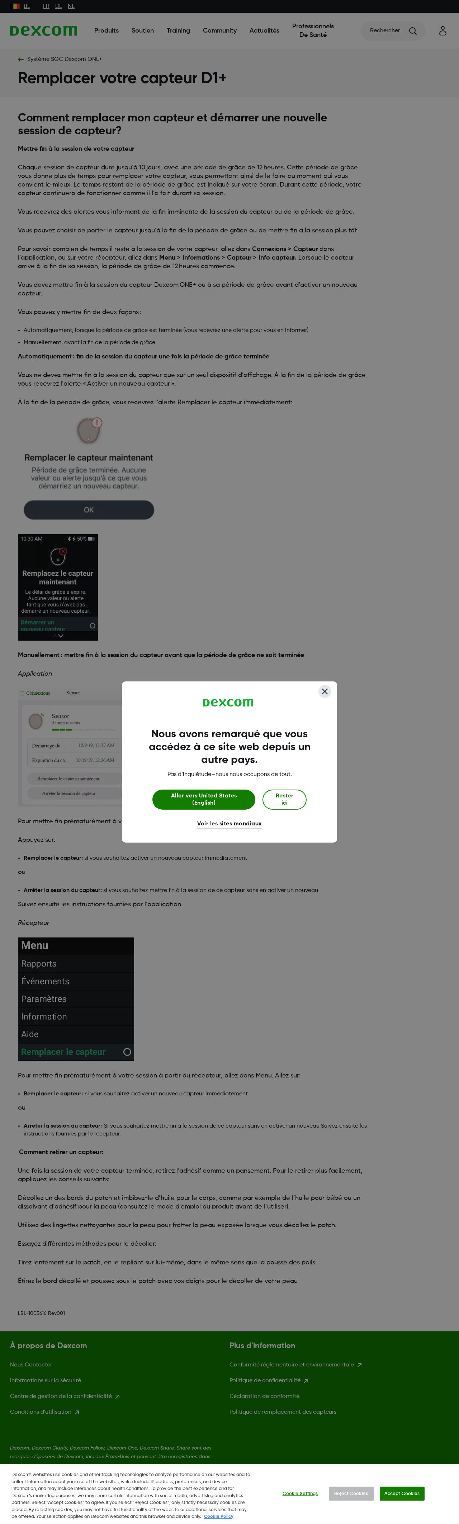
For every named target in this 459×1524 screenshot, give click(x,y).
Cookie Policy (218, 1516)
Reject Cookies (351, 1493)
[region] (229, 1494)
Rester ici (285, 799)
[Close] (324, 691)
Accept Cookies (402, 1493)
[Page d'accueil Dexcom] (228, 703)
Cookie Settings (300, 1493)
